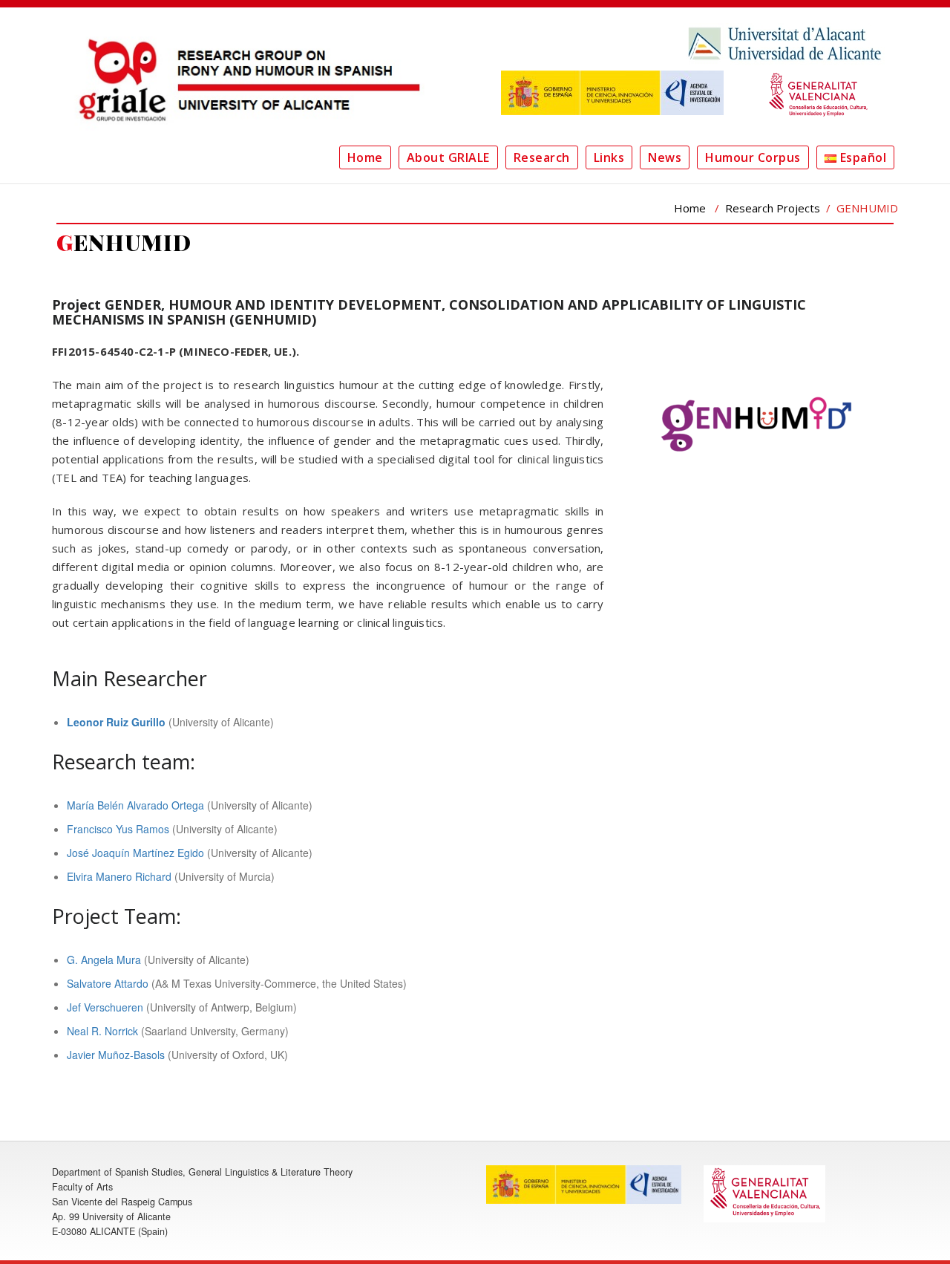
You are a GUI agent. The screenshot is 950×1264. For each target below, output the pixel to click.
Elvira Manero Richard (119, 876)
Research (542, 157)
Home (365, 157)
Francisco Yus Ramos (118, 828)
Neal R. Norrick (102, 1030)
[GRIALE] (245, 80)
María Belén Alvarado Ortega (135, 805)
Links (609, 157)
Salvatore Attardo (107, 983)
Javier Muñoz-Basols (116, 1054)
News (664, 157)
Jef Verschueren (105, 1007)
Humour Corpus (753, 157)
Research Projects (772, 208)
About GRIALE (448, 157)
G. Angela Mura (104, 959)
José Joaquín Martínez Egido (135, 852)
